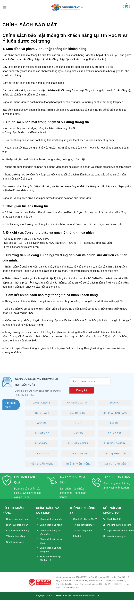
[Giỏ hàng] (129, 6)
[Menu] (4, 7)
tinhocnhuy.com (71, 587)
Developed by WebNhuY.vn (85, 595)
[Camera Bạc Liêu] (67, 7)
